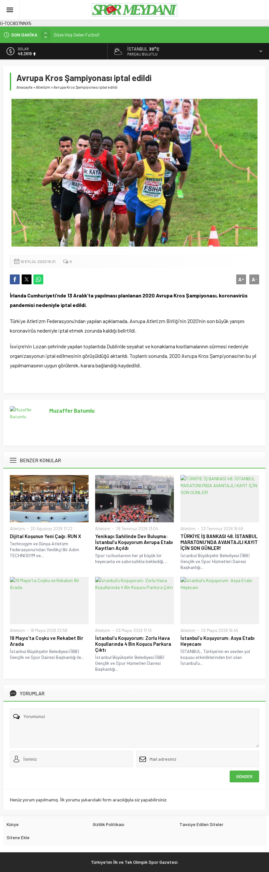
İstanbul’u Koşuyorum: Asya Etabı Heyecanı (217, 641)
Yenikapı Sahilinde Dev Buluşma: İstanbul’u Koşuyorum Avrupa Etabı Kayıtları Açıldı (134, 542)
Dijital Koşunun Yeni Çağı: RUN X (46, 536)
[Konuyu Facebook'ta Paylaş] (15, 279)
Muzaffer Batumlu (71, 410)
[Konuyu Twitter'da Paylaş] (26, 279)
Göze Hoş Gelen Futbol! (76, 34)
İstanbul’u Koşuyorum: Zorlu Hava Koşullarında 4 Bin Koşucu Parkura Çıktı (133, 644)
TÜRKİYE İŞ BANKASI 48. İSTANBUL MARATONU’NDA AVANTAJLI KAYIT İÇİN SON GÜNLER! (219, 542)
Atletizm (43, 87)
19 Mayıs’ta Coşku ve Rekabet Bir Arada (46, 641)
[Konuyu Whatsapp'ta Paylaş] (38, 279)
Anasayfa (24, 87)
